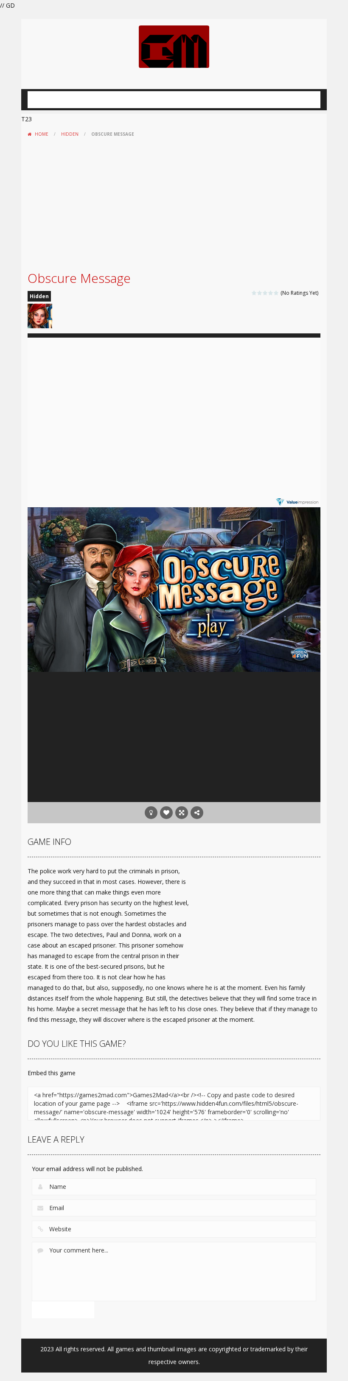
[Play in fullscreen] (181, 812)
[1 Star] (254, 293)
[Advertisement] (174, 204)
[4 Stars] (271, 293)
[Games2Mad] (174, 46)
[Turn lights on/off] (151, 812)
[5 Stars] (276, 293)
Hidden (70, 134)
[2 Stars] (260, 293)
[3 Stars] (265, 293)
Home (42, 134)
